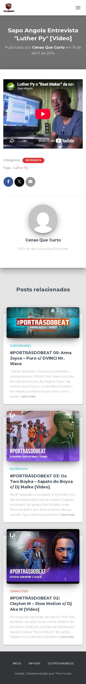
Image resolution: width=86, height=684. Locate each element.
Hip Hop (34, 663)
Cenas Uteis (19, 591)
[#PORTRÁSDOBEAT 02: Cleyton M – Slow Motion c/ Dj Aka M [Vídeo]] (43, 556)
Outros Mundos (60, 663)
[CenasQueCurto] (10, 7)
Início (17, 663)
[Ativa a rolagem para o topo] (77, 675)
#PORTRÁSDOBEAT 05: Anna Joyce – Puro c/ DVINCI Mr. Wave (40, 358)
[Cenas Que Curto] (43, 219)
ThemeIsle (63, 673)
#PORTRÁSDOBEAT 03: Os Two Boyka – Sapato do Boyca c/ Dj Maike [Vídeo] (41, 481)
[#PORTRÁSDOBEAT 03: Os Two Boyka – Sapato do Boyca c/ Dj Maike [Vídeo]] (43, 436)
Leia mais (28, 396)
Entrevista (33, 160)
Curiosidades (20, 345)
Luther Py (20, 168)
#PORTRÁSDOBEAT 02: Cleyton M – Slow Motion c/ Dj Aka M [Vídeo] (41, 604)
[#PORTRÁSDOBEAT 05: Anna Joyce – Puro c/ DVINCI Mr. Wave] (43, 322)
